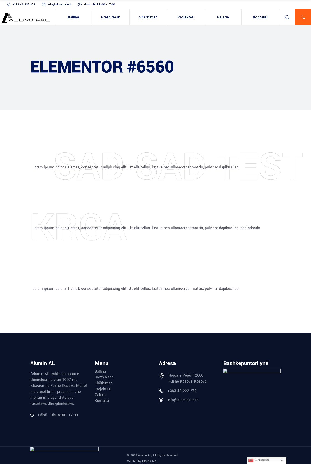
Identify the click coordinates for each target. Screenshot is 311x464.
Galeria (100, 395)
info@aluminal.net (59, 5)
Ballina (100, 371)
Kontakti (102, 400)
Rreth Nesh (104, 377)
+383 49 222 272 (23, 5)
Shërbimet (103, 383)
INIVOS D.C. (149, 461)
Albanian (261, 460)
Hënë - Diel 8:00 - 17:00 (99, 5)
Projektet (102, 389)
